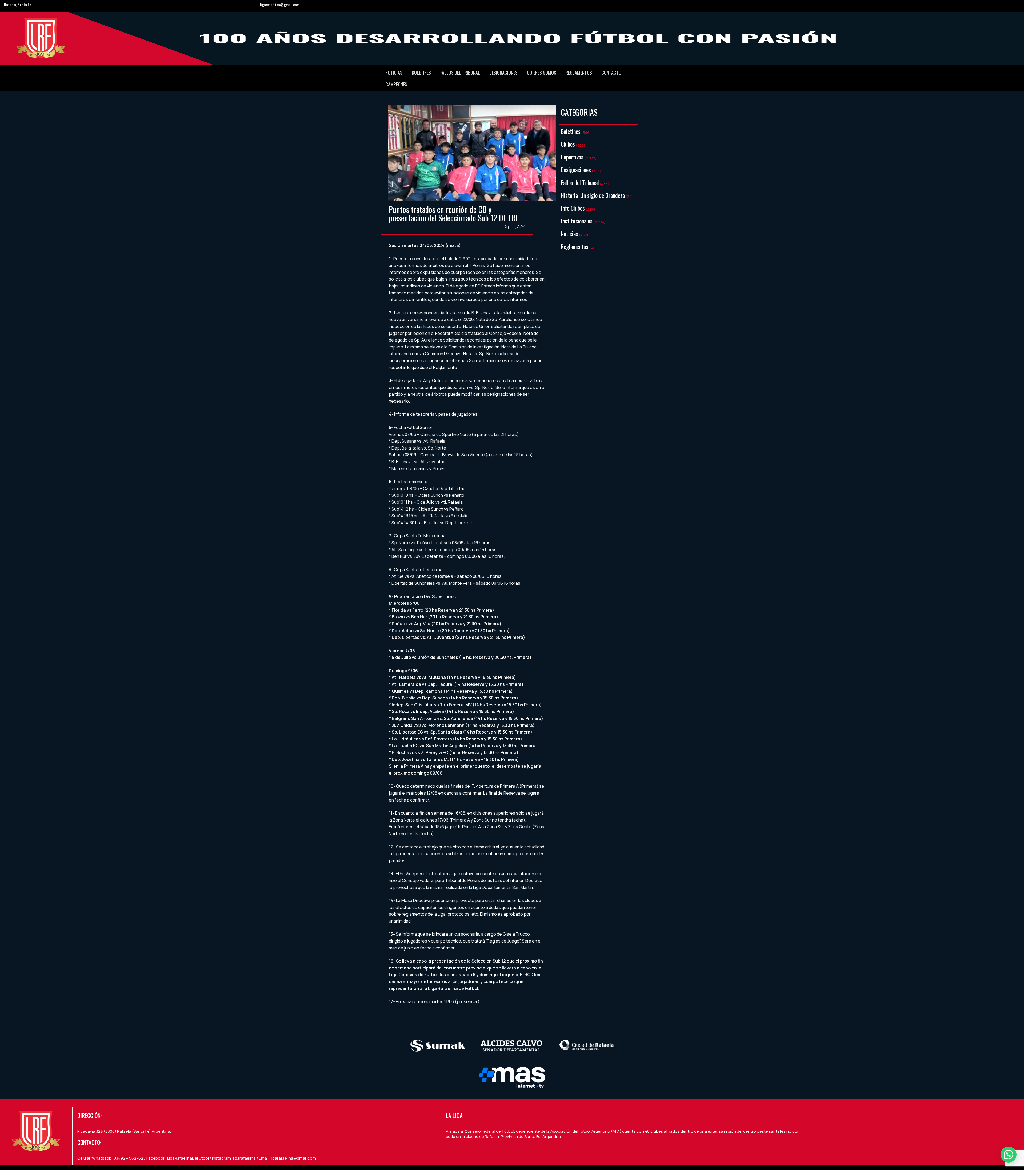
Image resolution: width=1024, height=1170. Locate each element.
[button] (1009, 1155)
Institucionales (577, 221)
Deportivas (572, 157)
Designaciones (503, 72)
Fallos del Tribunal (460, 72)
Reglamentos (579, 72)
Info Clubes (573, 208)
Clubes (568, 144)
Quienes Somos (541, 72)
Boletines (421, 72)
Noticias (393, 72)
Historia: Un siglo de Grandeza (593, 195)
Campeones (396, 84)
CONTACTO (611, 72)
